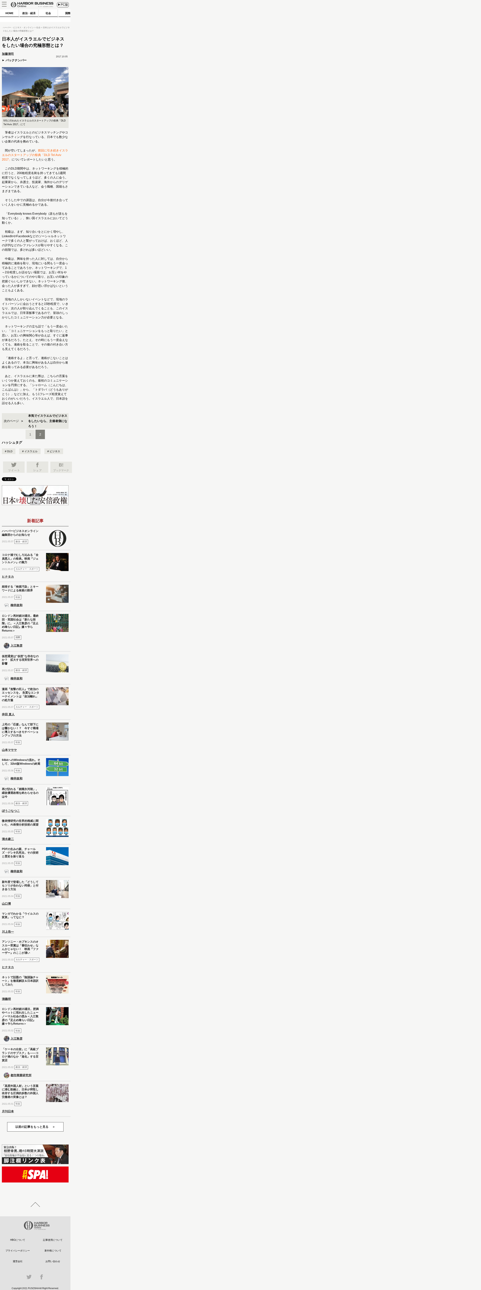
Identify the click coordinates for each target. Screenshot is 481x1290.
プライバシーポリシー (17, 1250)
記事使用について (53, 1239)
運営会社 (18, 1261)
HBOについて (17, 1239)
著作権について (52, 1250)
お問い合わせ (52, 1261)
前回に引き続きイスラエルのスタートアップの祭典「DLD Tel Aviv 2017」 (35, 155)
